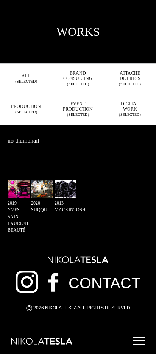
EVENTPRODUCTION (78, 109)
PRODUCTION (26, 109)
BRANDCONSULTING (77, 78)
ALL (26, 78)
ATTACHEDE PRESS (130, 78)
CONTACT (104, 283)
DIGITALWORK (130, 109)
